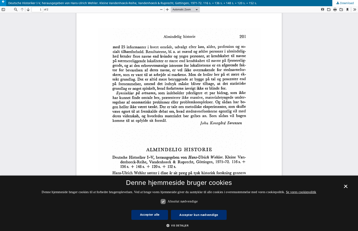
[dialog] (179, 203)
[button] (179, 225)
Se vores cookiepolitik (301, 192)
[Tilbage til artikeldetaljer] (3, 3)
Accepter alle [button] (150, 215)
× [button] (345, 188)
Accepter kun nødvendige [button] (198, 215)
